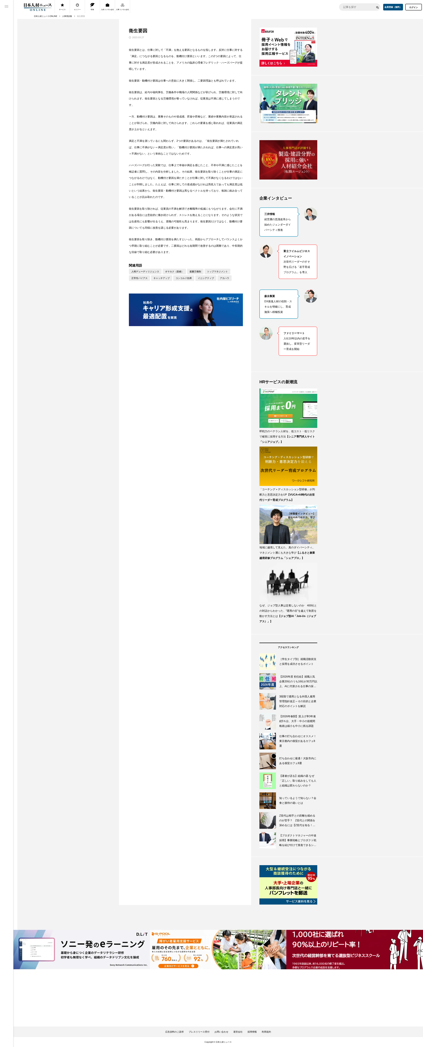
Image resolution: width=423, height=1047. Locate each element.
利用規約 (266, 1032)
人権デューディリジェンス (145, 271)
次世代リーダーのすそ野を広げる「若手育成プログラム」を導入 (297, 262)
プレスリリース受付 (199, 1032)
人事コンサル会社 (122, 9)
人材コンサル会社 (107, 9)
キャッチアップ (162, 278)
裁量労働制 (195, 271)
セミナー (77, 9)
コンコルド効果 (184, 278)
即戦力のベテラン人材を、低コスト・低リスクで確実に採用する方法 (287, 436)
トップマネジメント (217, 271)
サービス (62, 9)
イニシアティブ (206, 278)
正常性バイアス (139, 278)
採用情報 (252, 1032)
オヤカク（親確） (174, 271)
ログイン (413, 7)
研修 (92, 9)
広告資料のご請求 (174, 1032)
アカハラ (224, 278)
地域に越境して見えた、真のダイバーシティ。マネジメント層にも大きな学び (287, 552)
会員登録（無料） (393, 7)
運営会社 (238, 1032)
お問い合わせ (221, 1032)
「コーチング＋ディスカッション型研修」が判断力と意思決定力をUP (287, 494)
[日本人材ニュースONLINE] (38, 7)
